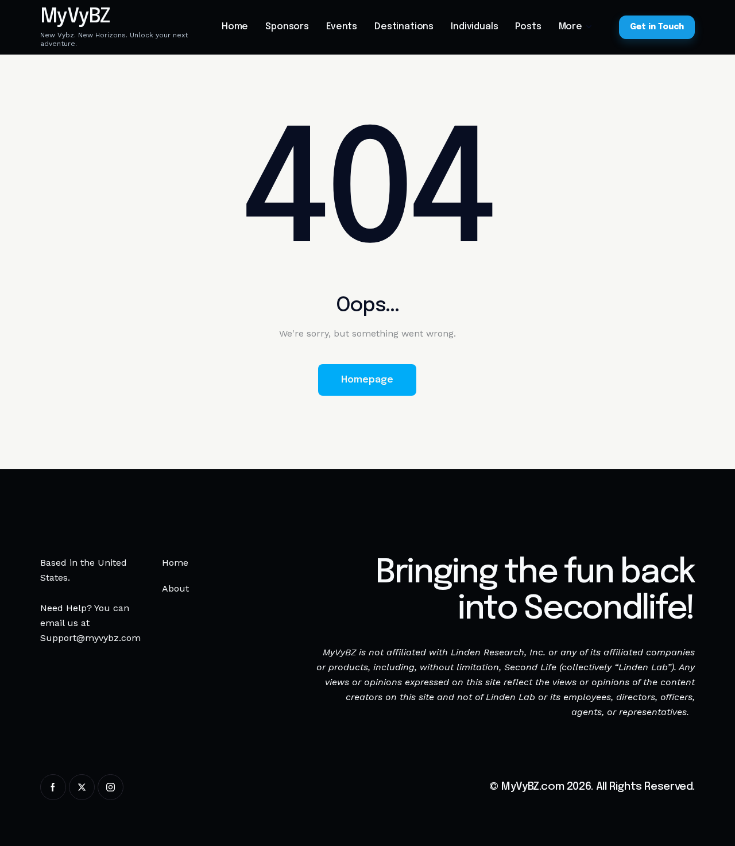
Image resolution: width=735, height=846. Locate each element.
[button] (670, 822)
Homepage (367, 380)
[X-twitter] (82, 787)
